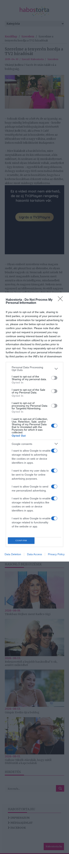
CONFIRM (21, 540)
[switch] (54, 378)
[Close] (61, 300)
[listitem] (34, 368)
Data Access (34, 554)
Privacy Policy (56, 554)
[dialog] (34, 427)
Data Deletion (13, 554)
